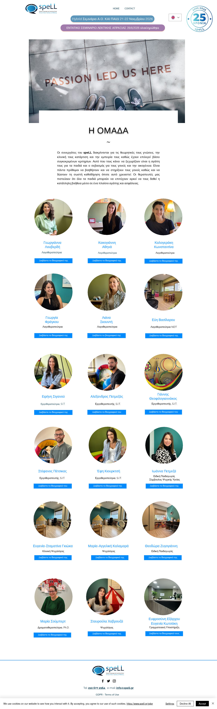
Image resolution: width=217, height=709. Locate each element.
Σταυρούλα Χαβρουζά (107, 621)
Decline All (185, 703)
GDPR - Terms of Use (107, 694)
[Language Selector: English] (175, 17)
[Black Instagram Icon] (114, 681)
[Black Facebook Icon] (103, 681)
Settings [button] (169, 703)
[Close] (213, 703)
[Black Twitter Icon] (108, 681)
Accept (202, 703)
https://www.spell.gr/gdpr (140, 703)
